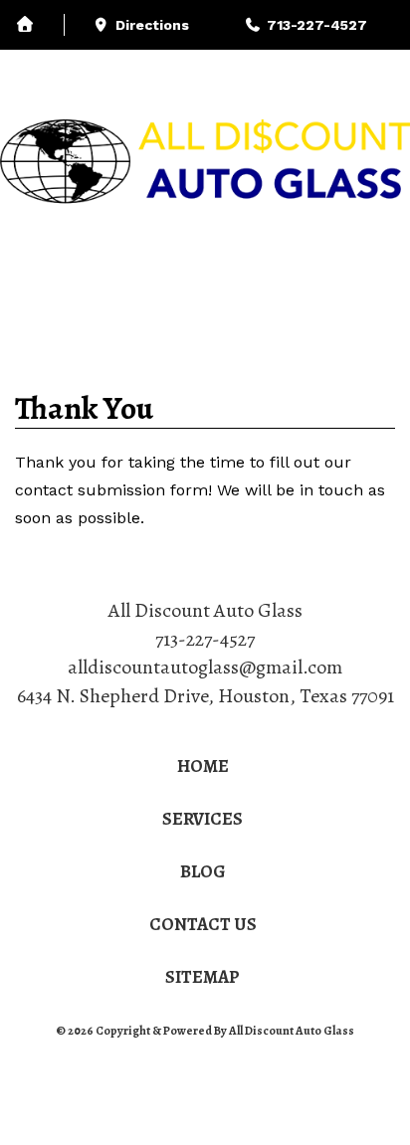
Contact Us (203, 924)
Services (81, 72)
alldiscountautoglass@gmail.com (205, 667)
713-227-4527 (205, 639)
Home (203, 766)
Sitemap (202, 977)
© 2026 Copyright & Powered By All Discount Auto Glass (205, 1031)
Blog (225, 72)
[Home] (40, 25)
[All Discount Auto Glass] (205, 163)
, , (205, 695)
